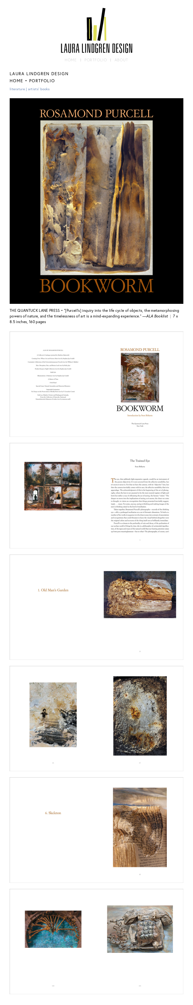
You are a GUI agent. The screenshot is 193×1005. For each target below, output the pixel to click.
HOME (16, 80)
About (121, 60)
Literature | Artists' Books (30, 88)
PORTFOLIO (42, 80)
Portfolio (95, 60)
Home (71, 60)
